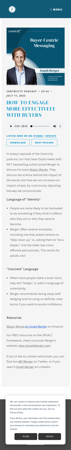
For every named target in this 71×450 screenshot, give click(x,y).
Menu (57, 9)
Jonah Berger (25, 367)
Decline (49, 436)
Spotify (51, 135)
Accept (26, 436)
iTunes (38, 135)
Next (44, 142)
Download (18, 142)
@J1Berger (26, 361)
